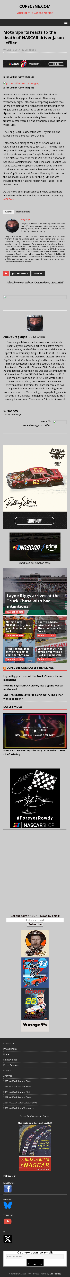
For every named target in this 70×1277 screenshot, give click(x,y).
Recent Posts (23, 211)
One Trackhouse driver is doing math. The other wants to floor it (50, 626)
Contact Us (8, 1043)
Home (6, 1054)
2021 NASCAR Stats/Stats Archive (20, 1102)
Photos (7, 1070)
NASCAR (38, 273)
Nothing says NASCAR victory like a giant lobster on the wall (19, 626)
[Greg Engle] (12, 230)
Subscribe (35, 924)
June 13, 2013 (13, 49)
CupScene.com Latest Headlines (30, 668)
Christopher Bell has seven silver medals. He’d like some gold (50, 651)
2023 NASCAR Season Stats (17, 1091)
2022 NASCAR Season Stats (17, 1097)
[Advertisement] (35, 875)
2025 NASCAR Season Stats (17, 1081)
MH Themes (55, 1273)
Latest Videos (10, 1059)
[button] (65, 22)
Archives (7, 1075)
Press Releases (11, 1065)
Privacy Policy (10, 1048)
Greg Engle (30, 49)
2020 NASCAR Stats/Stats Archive (20, 1108)
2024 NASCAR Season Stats (17, 1086)
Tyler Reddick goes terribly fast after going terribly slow (17, 651)
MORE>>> (8, 199)
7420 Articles (38, 336)
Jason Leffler (20, 273)
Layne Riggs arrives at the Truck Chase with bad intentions (33, 601)
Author (8, 211)
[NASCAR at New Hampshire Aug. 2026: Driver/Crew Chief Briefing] (35, 731)
